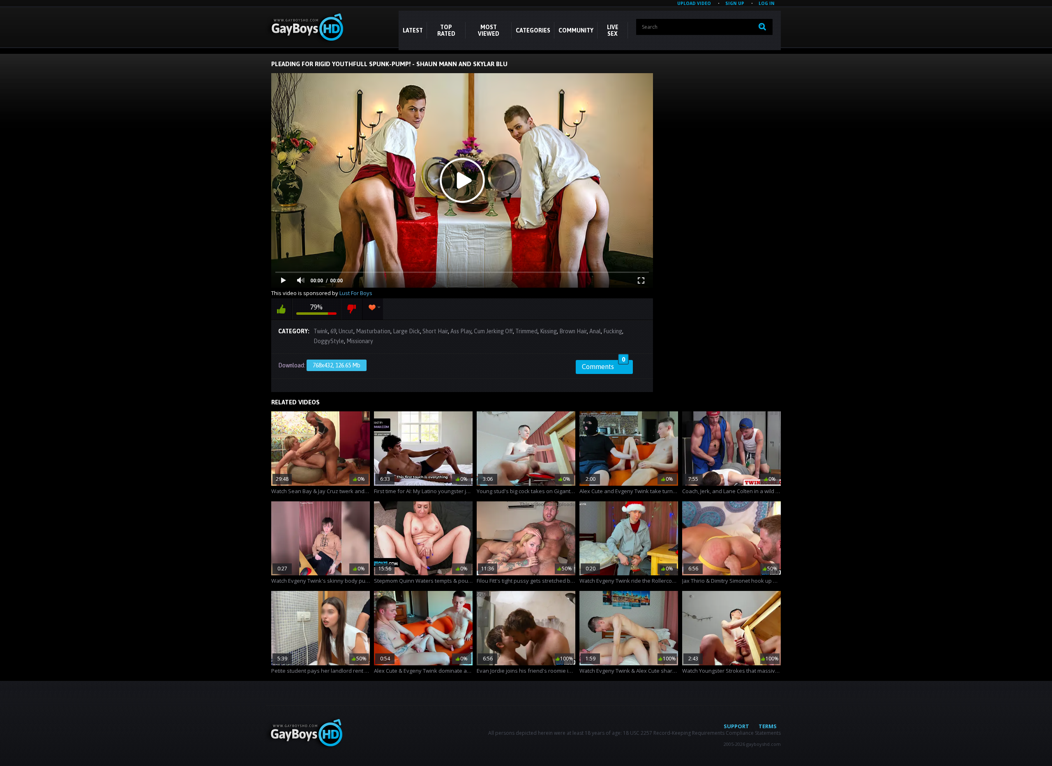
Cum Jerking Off (493, 331)
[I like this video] (281, 309)
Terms (768, 726)
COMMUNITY (575, 30)
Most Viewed (488, 30)
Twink (321, 331)
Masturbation (373, 331)
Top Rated (446, 30)
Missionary (359, 341)
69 (333, 331)
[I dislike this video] (351, 309)
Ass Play (460, 331)
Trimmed (526, 331)
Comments (603, 365)
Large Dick (406, 331)
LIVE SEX (612, 30)
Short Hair (435, 331)
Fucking (612, 331)
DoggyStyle (329, 341)
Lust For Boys (355, 293)
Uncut (346, 331)
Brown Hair (573, 331)
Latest (413, 30)
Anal (595, 331)
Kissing (548, 331)
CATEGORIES (533, 30)
